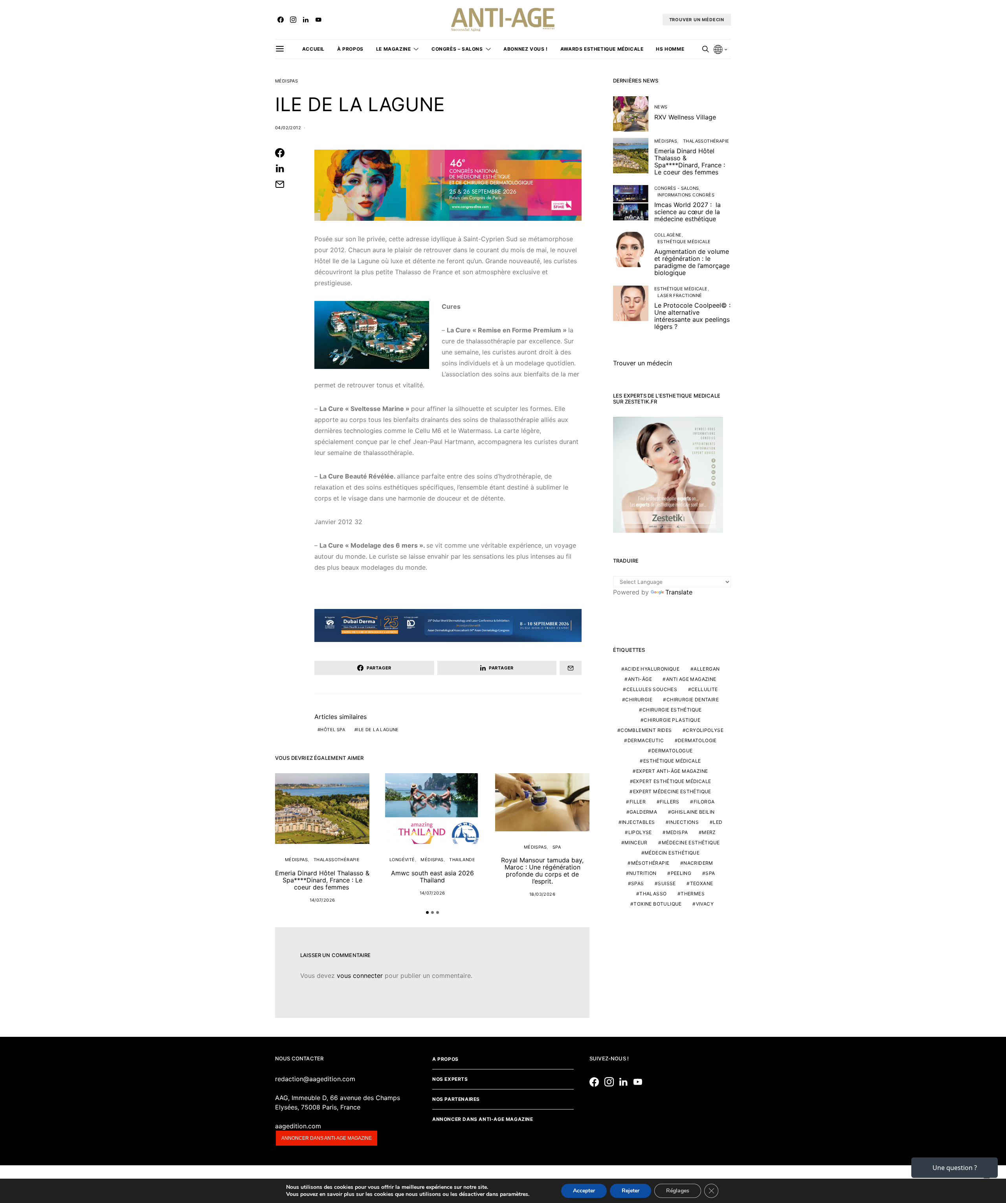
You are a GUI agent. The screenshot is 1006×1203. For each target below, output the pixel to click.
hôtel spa (332, 729)
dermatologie (697, 740)
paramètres (514, 1194)
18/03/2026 (542, 894)
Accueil (313, 49)
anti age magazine (691, 679)
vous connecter (360, 975)
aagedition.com (298, 1126)
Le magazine (393, 49)
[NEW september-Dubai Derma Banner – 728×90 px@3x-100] (448, 625)
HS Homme (670, 49)
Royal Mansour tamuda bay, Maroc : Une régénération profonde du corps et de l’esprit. (542, 870)
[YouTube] (318, 20)
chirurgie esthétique (672, 710)
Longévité (402, 859)
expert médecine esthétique (672, 791)
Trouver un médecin (642, 363)
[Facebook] (280, 20)
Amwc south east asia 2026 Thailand (432, 876)
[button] (427, 912)
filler (638, 802)
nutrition (643, 873)
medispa (677, 832)
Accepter (584, 1190)
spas (637, 883)
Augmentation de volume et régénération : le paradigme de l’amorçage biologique (692, 262)
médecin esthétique (671, 853)
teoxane (701, 883)
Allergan (707, 669)
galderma (643, 812)
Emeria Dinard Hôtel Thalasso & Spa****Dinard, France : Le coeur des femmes (322, 880)
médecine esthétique (691, 842)
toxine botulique (657, 904)
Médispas (286, 81)
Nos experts (450, 1079)
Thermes (693, 894)
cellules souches (651, 689)
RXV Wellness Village (685, 117)
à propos (350, 49)
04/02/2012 (288, 127)
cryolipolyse (704, 730)
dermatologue (672, 751)
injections (684, 822)
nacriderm (698, 863)
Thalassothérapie (337, 859)
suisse (667, 883)
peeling (681, 873)
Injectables (638, 822)
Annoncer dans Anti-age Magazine (482, 1119)
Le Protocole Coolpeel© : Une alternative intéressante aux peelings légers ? (692, 315)
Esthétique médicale (684, 241)
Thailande (462, 859)
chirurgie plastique (672, 720)
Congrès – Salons (457, 49)
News (661, 107)
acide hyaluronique (651, 669)
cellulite (704, 689)
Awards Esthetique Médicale (602, 49)
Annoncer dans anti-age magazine (326, 1138)
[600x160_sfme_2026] (448, 185)
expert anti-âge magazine (672, 771)
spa (710, 873)
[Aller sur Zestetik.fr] (668, 474)
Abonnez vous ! (525, 49)
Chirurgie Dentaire (692, 699)
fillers (669, 802)
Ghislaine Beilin (692, 812)
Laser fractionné (679, 295)
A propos (445, 1059)
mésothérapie (650, 863)
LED (717, 822)
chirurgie (638, 699)
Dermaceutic (646, 740)
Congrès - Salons (676, 188)
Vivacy (705, 904)
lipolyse (640, 832)
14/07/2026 (322, 900)
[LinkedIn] (305, 20)
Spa (557, 847)
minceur (636, 842)
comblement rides (646, 730)
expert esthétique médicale (672, 781)
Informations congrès (685, 195)
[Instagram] (293, 20)
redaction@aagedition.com (315, 1079)
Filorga (704, 802)
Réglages (677, 1190)
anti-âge (640, 679)
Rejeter (630, 1190)
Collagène (668, 235)
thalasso (652, 894)
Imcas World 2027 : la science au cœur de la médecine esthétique (687, 212)
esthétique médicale (672, 761)
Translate (678, 592)
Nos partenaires (456, 1099)
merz (709, 832)
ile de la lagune (377, 729)
